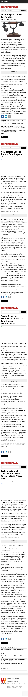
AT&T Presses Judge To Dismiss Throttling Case (12, 649)
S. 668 (5, 352)
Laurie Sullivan (5, 19)
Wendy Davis (5, 156)
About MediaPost (10, 678)
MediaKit (17, 678)
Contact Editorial (10, 680)
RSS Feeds (17, 680)
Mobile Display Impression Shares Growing (11, 663)
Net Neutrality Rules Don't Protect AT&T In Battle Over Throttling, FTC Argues (13, 660)
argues (23, 554)
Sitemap (21, 680)
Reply (2, 133)
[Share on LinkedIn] (6, 116)
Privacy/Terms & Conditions (12, 681)
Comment (4, 136)
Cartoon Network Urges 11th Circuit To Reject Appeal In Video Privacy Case (12, 656)
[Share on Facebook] (2, 116)
